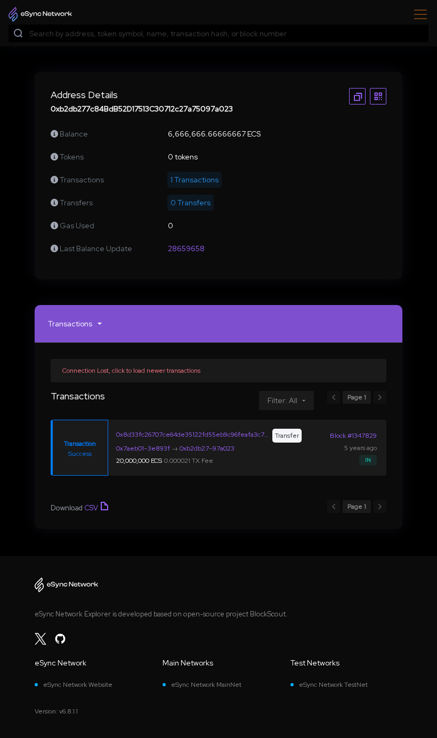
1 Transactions (194, 179)
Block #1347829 (353, 435)
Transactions (70, 323)
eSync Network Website (77, 684)
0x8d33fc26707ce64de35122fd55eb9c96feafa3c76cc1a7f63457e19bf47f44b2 (193, 434)
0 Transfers (191, 202)
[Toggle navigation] (417, 14)
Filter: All (282, 400)
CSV (91, 507)
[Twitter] (40, 639)
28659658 (186, 248)
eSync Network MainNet (206, 684)
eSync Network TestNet (333, 684)
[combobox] (226, 33)
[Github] (60, 639)
